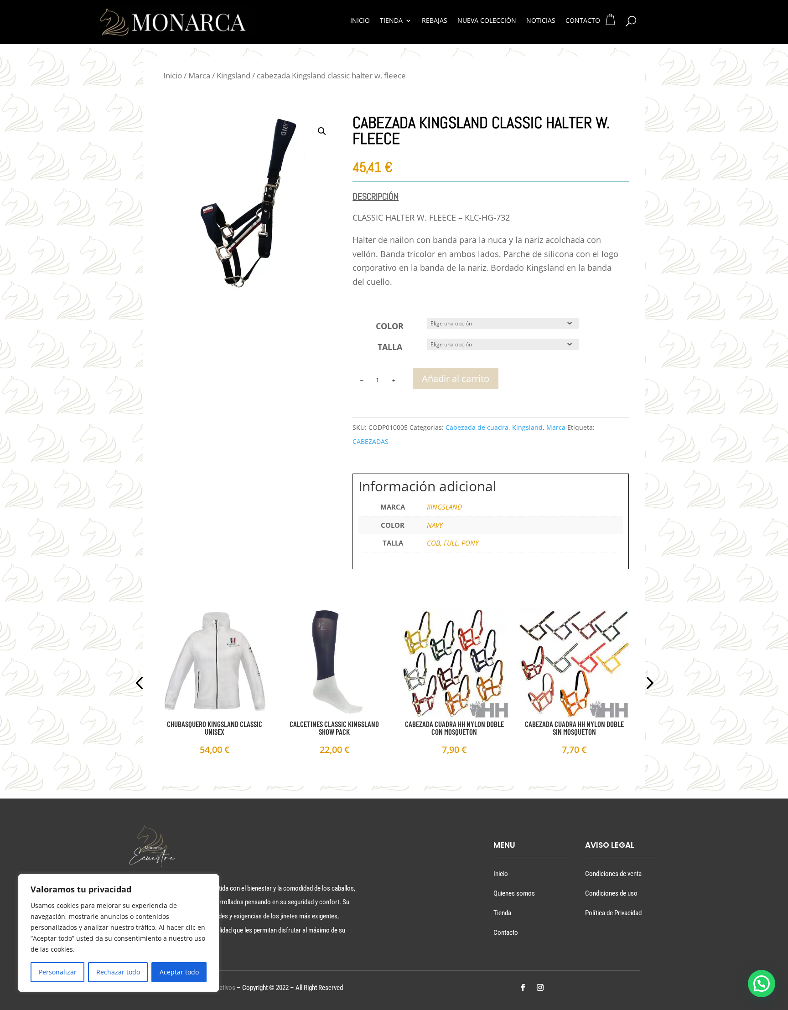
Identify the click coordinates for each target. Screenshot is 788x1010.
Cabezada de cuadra (477, 427)
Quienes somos (514, 893)
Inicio (360, 21)
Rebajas (434, 21)
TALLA (390, 346)
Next (647, 684)
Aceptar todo (179, 972)
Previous (140, 684)
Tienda (391, 21)
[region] (118, 933)
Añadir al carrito (455, 378)
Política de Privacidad (613, 913)
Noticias (540, 21)
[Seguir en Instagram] (540, 988)
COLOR (390, 325)
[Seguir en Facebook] (522, 988)
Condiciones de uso (611, 893)
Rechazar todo (118, 972)
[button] (322, 131)
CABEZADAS (371, 441)
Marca (199, 75)
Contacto (582, 21)
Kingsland (233, 75)
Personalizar (58, 972)
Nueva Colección (486, 21)
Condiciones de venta (613, 874)
